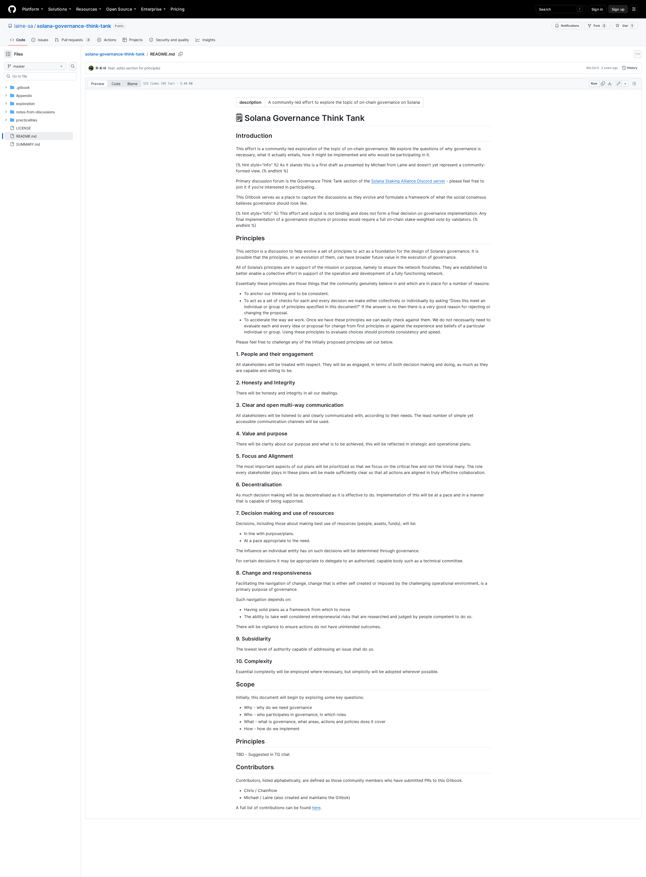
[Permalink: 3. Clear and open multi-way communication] (232, 405)
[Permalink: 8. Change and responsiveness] (232, 572)
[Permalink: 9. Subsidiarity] (232, 638)
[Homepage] (12, 9)
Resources (86, 9)
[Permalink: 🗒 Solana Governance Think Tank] (232, 118)
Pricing (177, 9)
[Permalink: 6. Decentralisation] (232, 484)
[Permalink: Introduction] (232, 135)
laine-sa (23, 26)
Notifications (570, 26)
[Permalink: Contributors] (232, 767)
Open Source (119, 9)
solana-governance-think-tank (74, 26)
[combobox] (42, 76)
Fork (599, 26)
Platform (30, 9)
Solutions (57, 9)
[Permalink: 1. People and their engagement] (232, 354)
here (316, 807)
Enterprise (151, 9)
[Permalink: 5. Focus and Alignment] (232, 456)
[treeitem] (38, 136)
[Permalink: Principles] (232, 238)
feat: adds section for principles (134, 68)
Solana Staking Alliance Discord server (408, 180)
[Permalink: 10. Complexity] (232, 661)
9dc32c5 (592, 68)
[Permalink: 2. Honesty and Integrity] (232, 382)
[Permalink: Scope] (232, 684)
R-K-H (101, 68)
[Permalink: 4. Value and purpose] (232, 433)
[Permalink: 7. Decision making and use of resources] (232, 513)
